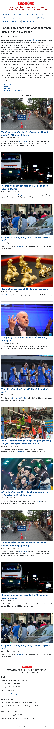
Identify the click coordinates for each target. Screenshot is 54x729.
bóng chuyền (21, 451)
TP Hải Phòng (34, 40)
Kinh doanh (34, 14)
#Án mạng (7, 88)
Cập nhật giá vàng (6, 295)
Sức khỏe (5, 21)
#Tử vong (7, 86)
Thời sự (5, 18)
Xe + (19, 21)
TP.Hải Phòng (23, 141)
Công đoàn (20, 18)
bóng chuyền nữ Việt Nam (19, 398)
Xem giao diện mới (28, 21)
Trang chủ (6, 14)
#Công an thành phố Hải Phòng (13, 90)
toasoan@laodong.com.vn (13, 694)
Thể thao (25, 14)
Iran (2, 346)
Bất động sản (42, 18)
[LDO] (27, 114)
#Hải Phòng (7, 84)
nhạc (40, 501)
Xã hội (13, 14)
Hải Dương (19, 246)
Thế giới (13, 21)
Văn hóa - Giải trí (31, 18)
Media (19, 14)
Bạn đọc (12, 18)
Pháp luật (42, 14)
